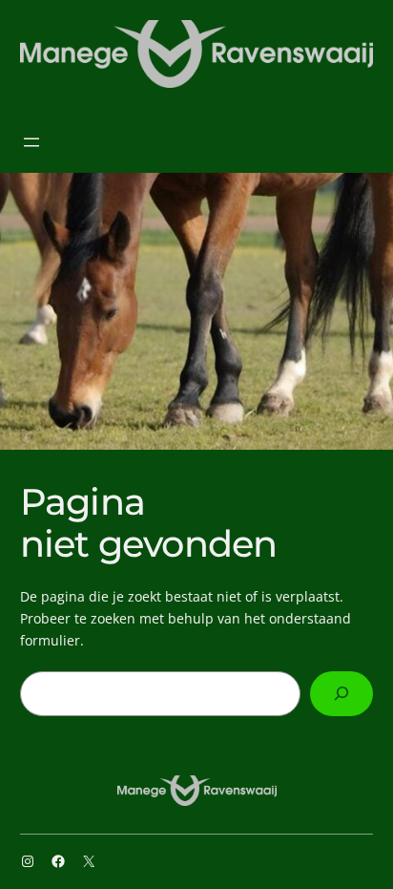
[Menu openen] (31, 142)
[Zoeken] (341, 693)
